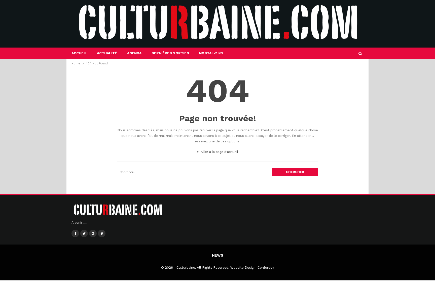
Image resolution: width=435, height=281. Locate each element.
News (217, 255)
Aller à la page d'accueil (219, 152)
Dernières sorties (170, 53)
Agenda (134, 53)
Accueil (79, 53)
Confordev (266, 267)
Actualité (107, 53)
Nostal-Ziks (211, 53)
